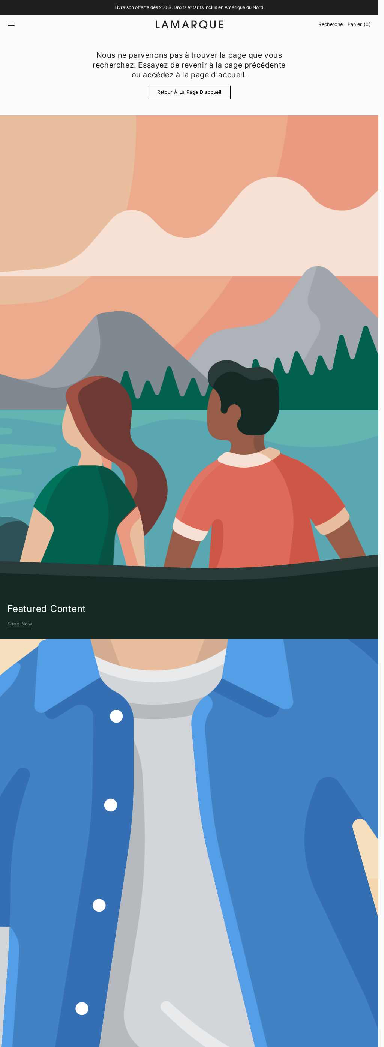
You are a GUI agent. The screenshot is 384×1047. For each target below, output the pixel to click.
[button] (11, 24)
